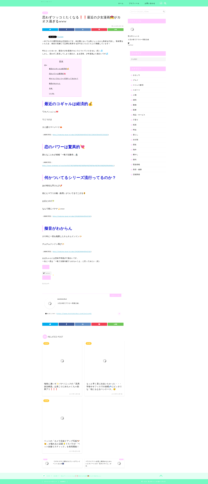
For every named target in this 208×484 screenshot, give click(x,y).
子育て (135, 120)
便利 (134, 100)
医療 (134, 110)
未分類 (45, 13)
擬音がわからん (54, 83)
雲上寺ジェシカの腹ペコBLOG (46, 1)
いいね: (51, 93)
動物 (134, 105)
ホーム (121, 3)
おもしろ (136, 75)
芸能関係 (136, 174)
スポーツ (136, 90)
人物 (134, 95)
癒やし (135, 155)
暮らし (135, 135)
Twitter (130, 45)
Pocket (60, 37)
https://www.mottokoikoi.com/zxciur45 (74, 313)
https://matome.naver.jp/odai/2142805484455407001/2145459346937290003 (80, 134)
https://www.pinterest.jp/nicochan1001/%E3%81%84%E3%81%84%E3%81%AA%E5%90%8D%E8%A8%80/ (78, 165)
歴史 (134, 145)
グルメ (135, 80)
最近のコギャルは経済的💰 (59, 69)
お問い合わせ (150, 3)
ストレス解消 (138, 85)
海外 (134, 150)
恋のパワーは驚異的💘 (57, 74)
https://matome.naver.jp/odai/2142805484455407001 (72, 216)
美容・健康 (137, 169)
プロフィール (134, 3)
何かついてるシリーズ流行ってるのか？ (63, 78)
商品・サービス (139, 115)
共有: (51, 88)
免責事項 (63, 481)
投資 (134, 125)
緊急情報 (136, 164)
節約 (134, 159)
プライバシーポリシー (50, 481)
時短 (134, 130)
